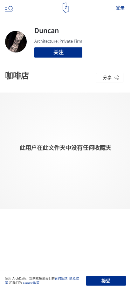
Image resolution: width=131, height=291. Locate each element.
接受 (105, 280)
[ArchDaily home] (66, 8)
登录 (120, 7)
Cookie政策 (31, 283)
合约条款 (61, 278)
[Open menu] (8, 7)
